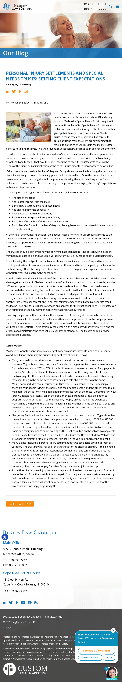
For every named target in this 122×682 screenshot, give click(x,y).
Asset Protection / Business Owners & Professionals (28, 643)
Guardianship (63, 640)
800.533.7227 (95, 9)
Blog (57, 643)
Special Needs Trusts (13, 640)
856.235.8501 (95, 3)
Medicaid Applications (32, 636)
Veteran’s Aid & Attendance (57, 636)
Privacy (7, 627)
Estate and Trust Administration (40, 640)
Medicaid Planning (11, 636)
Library (64, 643)
